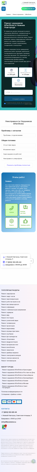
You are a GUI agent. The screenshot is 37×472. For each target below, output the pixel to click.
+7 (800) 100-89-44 (28, 8)
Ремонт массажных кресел (10, 304)
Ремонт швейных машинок (9, 353)
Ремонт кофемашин (7, 307)
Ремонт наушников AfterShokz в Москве (15, 383)
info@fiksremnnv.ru (8, 422)
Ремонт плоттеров (7, 318)
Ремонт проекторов (8, 326)
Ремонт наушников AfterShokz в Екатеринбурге (17, 378)
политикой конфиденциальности (15, 104)
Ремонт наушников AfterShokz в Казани (15, 381)
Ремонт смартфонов (8, 294)
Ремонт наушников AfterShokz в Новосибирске (17, 375)
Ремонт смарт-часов (8, 296)
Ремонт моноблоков (8, 347)
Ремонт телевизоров (8, 323)
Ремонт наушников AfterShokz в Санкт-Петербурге (15, 386)
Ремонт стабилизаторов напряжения (13, 310)
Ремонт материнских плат (9, 345)
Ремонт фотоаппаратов (9, 336)
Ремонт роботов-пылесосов (10, 302)
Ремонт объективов (8, 339)
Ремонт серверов (7, 312)
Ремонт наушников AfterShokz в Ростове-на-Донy (18, 372)
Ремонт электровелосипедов (11, 355)
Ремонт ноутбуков (7, 334)
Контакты (5, 409)
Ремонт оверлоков (7, 350)
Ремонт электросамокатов (10, 358)
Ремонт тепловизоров (8, 361)
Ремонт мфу (5, 315)
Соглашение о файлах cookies (11, 394)
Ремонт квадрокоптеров (9, 342)
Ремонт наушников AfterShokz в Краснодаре (17, 370)
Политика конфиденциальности (11, 392)
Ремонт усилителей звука (9, 320)
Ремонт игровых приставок (10, 331)
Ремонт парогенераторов (9, 299)
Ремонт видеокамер (8, 328)
